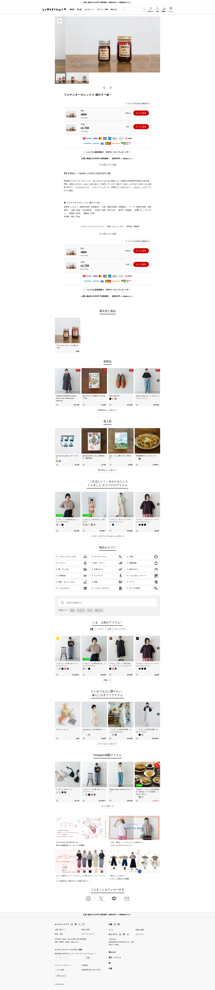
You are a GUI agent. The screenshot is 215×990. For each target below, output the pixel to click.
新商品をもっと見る (106, 410)
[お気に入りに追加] (59, 21)
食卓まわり (133, 569)
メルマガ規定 (59, 970)
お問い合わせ (61, 976)
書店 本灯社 (113, 934)
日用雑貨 (62, 576)
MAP (132, 942)
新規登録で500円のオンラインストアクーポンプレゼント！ (76, 954)
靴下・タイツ (99, 563)
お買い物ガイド (60, 929)
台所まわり (98, 569)
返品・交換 (59, 934)
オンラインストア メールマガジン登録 (68, 949)
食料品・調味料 (133, 226)
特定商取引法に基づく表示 (91, 970)
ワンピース (80, 610)
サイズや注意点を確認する (139, 103)
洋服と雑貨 (139, 930)
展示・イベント (115, 957)
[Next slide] (158, 330)
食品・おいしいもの (115, 226)
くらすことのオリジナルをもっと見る (106, 536)
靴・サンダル (63, 569)
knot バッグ (98, 610)
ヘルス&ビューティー (138, 576)
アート (132, 582)
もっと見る (106, 806)
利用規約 (85, 965)
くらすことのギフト (102, 588)
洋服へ (106, 680)
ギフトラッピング (88, 934)
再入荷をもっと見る (106, 470)
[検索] (144, 9)
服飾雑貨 (133, 563)
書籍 (96, 582)
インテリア (98, 576)
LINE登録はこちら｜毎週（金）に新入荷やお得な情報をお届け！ (108, 2)
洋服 (131, 557)
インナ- (89, 610)
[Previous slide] (56, 330)
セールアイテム (100, 557)
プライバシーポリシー (63, 965)
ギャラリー (139, 934)
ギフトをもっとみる (106, 744)
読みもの (112, 952)
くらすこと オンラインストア (92, 226)
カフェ (111, 930)
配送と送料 (86, 929)
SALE (72, 610)
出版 (110, 968)
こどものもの (63, 588)
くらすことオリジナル (67, 557)
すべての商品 (134, 588)
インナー (62, 563)
